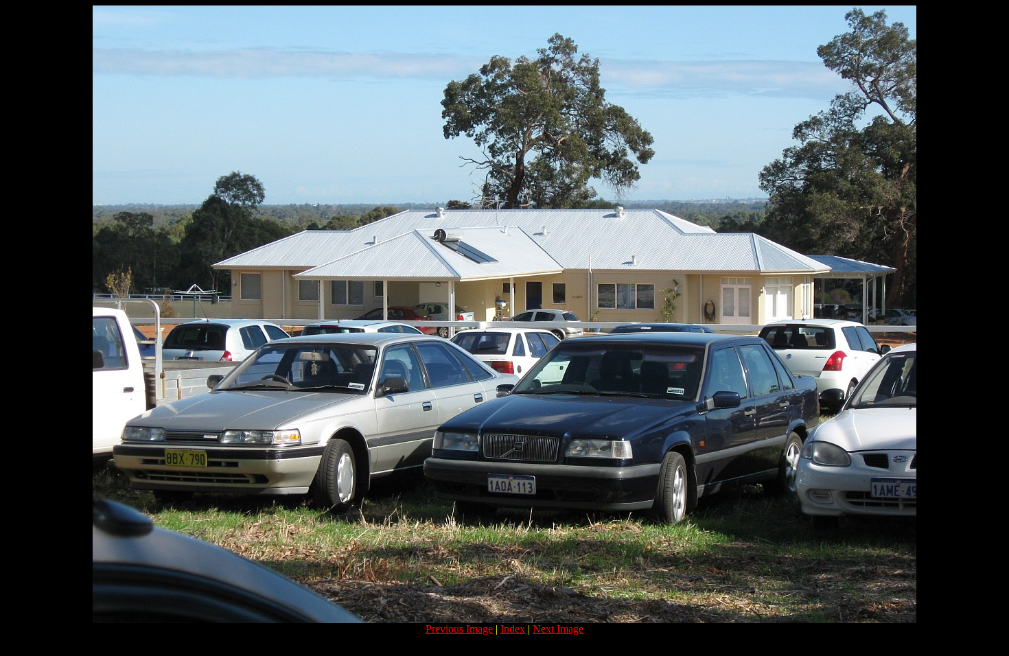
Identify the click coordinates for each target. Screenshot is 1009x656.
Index (512, 629)
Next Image (558, 629)
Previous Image (459, 629)
